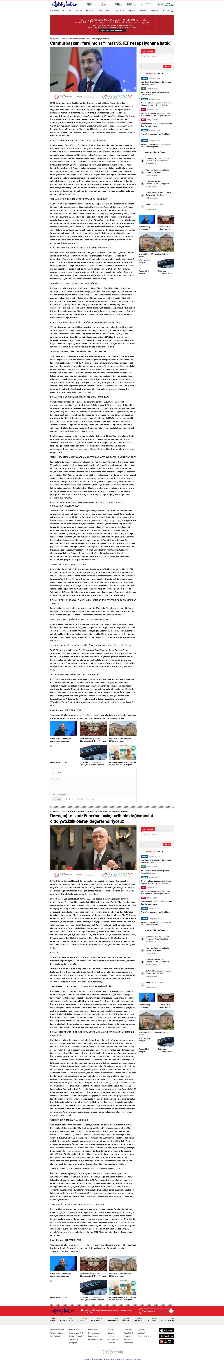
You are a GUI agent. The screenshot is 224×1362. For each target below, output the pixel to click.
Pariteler (138, 1319)
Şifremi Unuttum (144, 1336)
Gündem (78, 11)
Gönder (57, 799)
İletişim (94, 1359)
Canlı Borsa (92, 1330)
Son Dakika (54, 11)
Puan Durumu (112, 1319)
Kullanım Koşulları (127, 1359)
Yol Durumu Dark (56, 1333)
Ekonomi (89, 11)
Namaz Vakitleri (66, 1319)
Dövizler (111, 1333)
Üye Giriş (141, 1330)
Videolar (131, 11)
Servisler (67, 11)
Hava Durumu (96, 1319)
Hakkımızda (87, 1359)
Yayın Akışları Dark (76, 1333)
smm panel (73, 1343)
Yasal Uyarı (137, 1359)
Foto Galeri (119, 11)
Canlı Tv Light (55, 1336)
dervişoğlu (55, 1252)
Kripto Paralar (167, 1319)
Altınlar (111, 1330)
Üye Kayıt (141, 1333)
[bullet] (81, 799)
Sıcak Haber (128, 1343)
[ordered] (78, 799)
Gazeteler (154, 11)
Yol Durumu (151, 1319)
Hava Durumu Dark (57, 1330)
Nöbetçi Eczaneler (76, 1336)
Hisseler (125, 1319)
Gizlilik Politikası (103, 1359)
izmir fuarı (74, 1252)
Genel (63, 39)
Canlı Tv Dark (74, 1330)
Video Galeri (128, 1333)
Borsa (52, 1319)
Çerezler (112, 1359)
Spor (100, 11)
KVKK (118, 1359)
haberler (65, 1252)
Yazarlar (142, 11)
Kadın (108, 11)
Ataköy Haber (54, 39)
